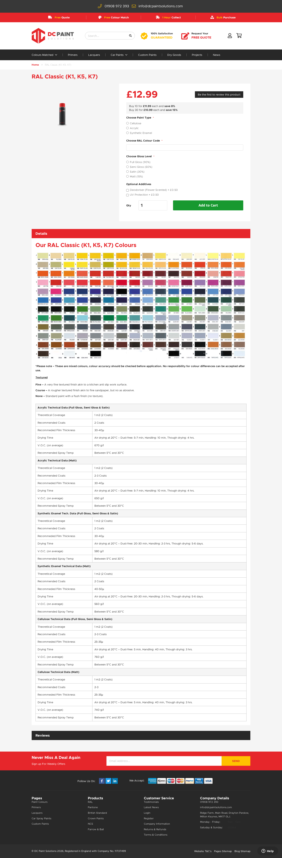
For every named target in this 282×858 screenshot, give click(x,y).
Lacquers (94, 55)
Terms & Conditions (155, 834)
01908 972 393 (117, 6)
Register (149, 818)
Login (147, 812)
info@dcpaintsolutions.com (161, 6)
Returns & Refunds (155, 829)
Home (35, 64)
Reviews (42, 735)
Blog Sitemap (242, 851)
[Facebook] (102, 781)
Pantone (93, 807)
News (216, 55)
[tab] (141, 233)
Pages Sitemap (223, 851)
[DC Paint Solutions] (53, 36)
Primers (73, 55)
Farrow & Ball (96, 829)
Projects (197, 55)
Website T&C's (202, 851)
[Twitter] (108, 781)
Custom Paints (147, 55)
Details (41, 233)
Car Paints (117, 55)
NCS (90, 823)
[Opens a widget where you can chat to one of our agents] (267, 851)
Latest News (151, 807)
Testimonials (151, 802)
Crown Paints (96, 818)
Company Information (157, 823)
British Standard (97, 812)
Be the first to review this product (219, 94)
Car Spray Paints (41, 818)
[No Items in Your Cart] (239, 36)
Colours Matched (43, 55)
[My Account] (230, 36)
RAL (90, 802)
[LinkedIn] (115, 781)
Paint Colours (39, 802)
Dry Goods (174, 55)
